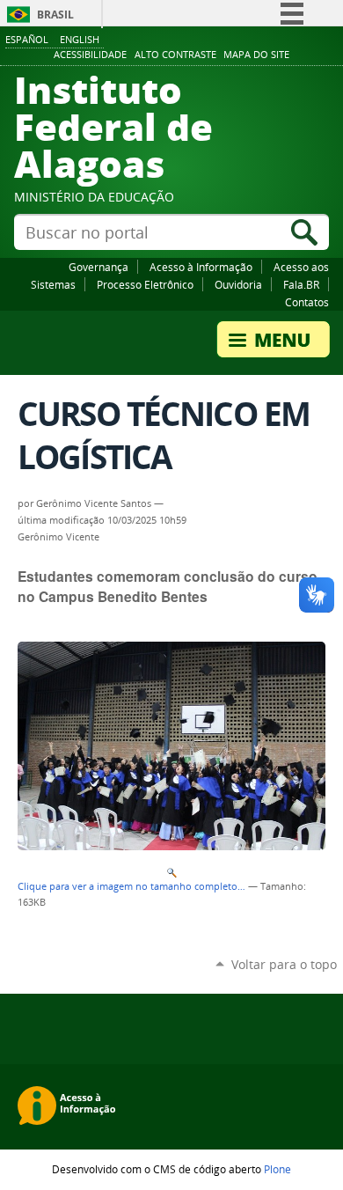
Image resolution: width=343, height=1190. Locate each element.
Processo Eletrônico (145, 284)
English (79, 39)
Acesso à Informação (201, 267)
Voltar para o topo (284, 964)
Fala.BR (301, 284)
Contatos (307, 302)
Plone (277, 1169)
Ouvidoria (238, 284)
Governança (98, 267)
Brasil (55, 14)
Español (26, 39)
